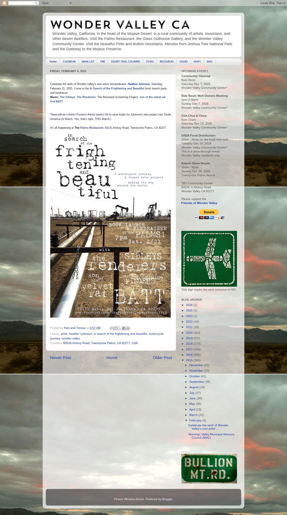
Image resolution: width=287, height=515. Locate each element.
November (196, 370)
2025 (190, 310)
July (192, 393)
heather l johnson (80, 333)
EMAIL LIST (88, 61)
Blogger (167, 499)
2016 (190, 354)
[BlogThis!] (116, 328)
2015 (190, 360)
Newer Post (60, 357)
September (197, 381)
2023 (190, 316)
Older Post (162, 357)
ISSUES (184, 61)
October (195, 376)
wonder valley (71, 338)
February (195, 420)
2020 (190, 332)
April (192, 409)
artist (64, 333)
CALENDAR (69, 61)
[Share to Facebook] (124, 328)
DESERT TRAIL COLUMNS (125, 61)
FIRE (102, 61)
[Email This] (112, 328)
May (192, 403)
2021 (190, 327)
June (193, 398)
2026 (190, 305)
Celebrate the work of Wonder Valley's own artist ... (208, 427)
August (194, 387)
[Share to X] (120, 328)
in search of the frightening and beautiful (120, 333)
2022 (190, 321)
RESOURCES (167, 61)
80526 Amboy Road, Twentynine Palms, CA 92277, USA (100, 343)
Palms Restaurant (91, 127)
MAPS (197, 61)
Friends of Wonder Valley (199, 203)
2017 (190, 349)
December (196, 365)
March (194, 415)
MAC (210, 61)
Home (53, 61)
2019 (190, 338)
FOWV (150, 61)
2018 (190, 343)
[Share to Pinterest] (128, 328)
